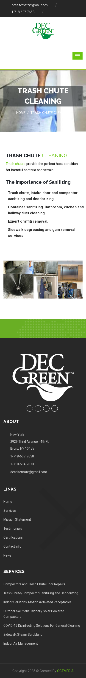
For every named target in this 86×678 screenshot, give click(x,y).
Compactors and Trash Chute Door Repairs (34, 584)
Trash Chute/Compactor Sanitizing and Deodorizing (40, 593)
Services (9, 510)
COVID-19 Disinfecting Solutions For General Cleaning (41, 625)
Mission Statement (17, 519)
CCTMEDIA (65, 671)
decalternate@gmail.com (29, 5)
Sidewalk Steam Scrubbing (22, 634)
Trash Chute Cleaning (50, 113)
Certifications (13, 537)
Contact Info (12, 546)
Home (20, 113)
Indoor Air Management (20, 643)
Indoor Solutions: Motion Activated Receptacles (37, 602)
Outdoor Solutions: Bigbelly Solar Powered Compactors (33, 613)
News (7, 555)
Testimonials (12, 528)
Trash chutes (15, 164)
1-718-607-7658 (22, 12)
